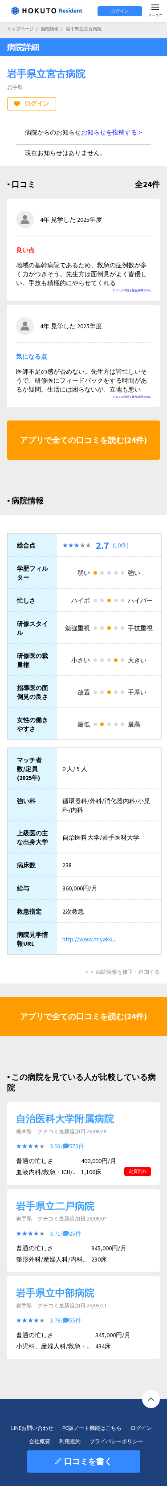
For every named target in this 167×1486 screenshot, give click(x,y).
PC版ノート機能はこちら (92, 1428)
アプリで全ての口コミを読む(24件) (83, 440)
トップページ (20, 29)
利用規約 (70, 1441)
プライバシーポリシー (116, 1441)
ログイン (120, 11)
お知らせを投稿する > (111, 132)
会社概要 (39, 1441)
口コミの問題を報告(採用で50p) (132, 290)
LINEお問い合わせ (32, 1428)
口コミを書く (88, 1461)
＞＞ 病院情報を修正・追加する (122, 971)
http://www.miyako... (89, 939)
